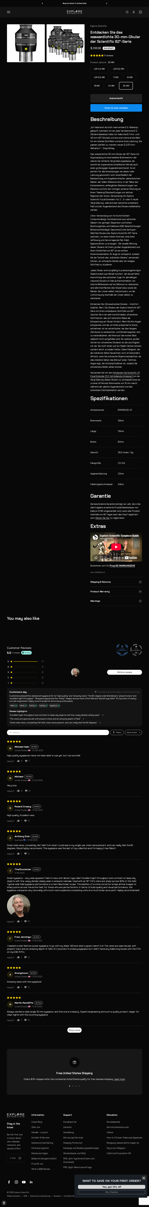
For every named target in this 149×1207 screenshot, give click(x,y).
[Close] (143, 1178)
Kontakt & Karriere (40, 1137)
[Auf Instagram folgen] (16, 1182)
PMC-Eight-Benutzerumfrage (77, 1167)
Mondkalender (113, 1121)
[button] (97, 55)
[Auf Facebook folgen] (9, 1182)
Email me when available (116, 108)
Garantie (67, 1127)
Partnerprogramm (40, 1148)
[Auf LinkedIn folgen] (31, 1182)
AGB (25, 1196)
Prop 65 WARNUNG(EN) (122, 565)
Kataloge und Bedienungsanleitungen (81, 1148)
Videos (110, 1132)
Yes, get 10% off (111, 1186)
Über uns (35, 1127)
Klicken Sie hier (102, 518)
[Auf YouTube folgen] (24, 1182)
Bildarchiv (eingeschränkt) (43, 1158)
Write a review (124, 672)
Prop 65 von (37, 1163)
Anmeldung (68, 1132)
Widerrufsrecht (13, 1196)
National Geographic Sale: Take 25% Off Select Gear (75, 3)
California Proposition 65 (119, 1153)
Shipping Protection (72, 1142)
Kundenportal (69, 1121)
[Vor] (106, 3)
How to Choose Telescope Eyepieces (124, 1137)
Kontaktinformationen (74, 1196)
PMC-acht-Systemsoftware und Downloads (78, 1160)
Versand (57, 1196)
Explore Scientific (98, 26)
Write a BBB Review (40, 1169)
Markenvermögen (39, 1153)
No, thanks (111, 1192)
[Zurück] (42, 3)
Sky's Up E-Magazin (116, 1148)
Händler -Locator (39, 1132)
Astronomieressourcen (118, 1127)
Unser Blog (36, 1121)
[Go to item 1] (75, 672)
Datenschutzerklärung (42, 1142)
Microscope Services (73, 1137)
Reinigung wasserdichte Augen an (123, 1142)
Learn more (119, 1079)
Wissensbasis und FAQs (74, 1153)
